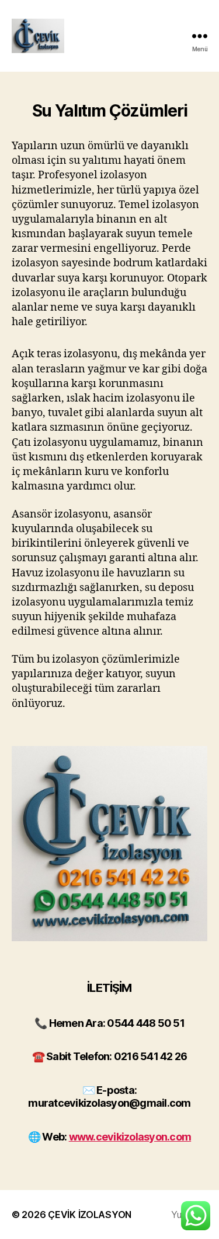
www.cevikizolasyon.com (130, 1137)
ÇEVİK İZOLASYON (89, 1214)
